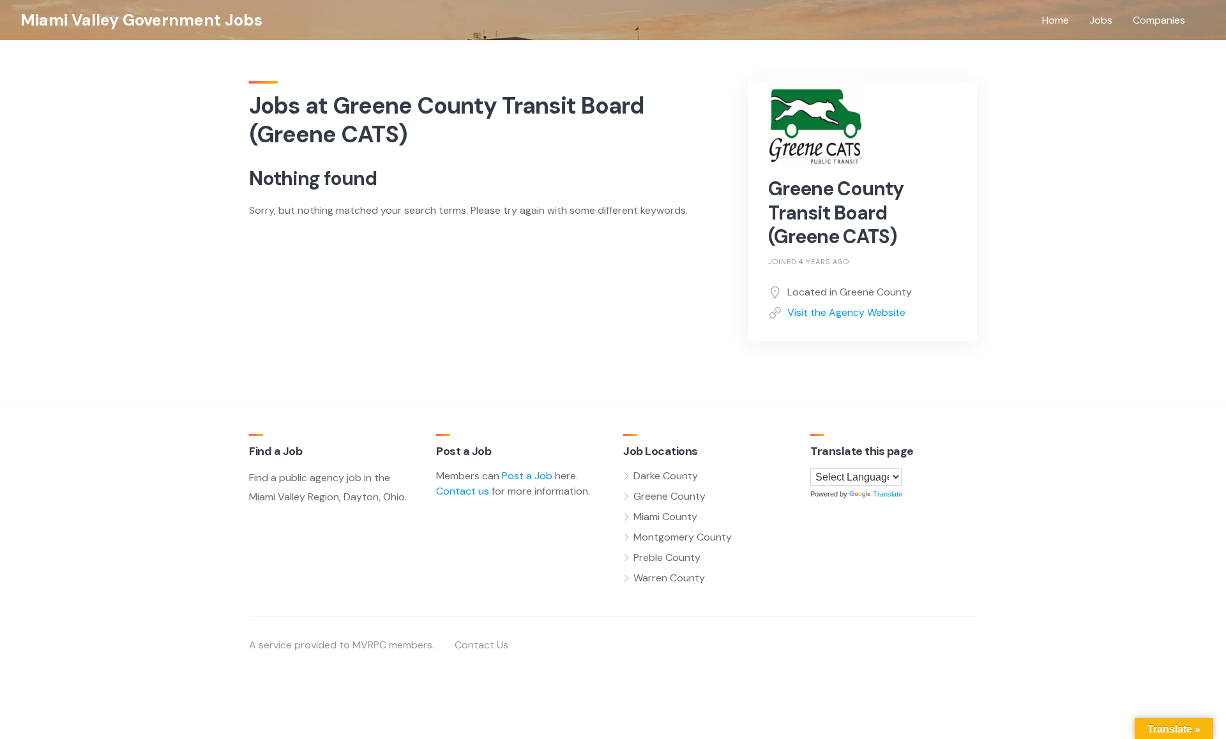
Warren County (669, 578)
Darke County (665, 475)
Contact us (462, 491)
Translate (887, 494)
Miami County (665, 516)
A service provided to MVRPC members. (341, 645)
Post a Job (527, 475)
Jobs (1100, 20)
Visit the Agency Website (846, 312)
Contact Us (481, 645)
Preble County (666, 557)
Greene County (669, 496)
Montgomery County (682, 537)
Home (1055, 20)
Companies (1159, 20)
